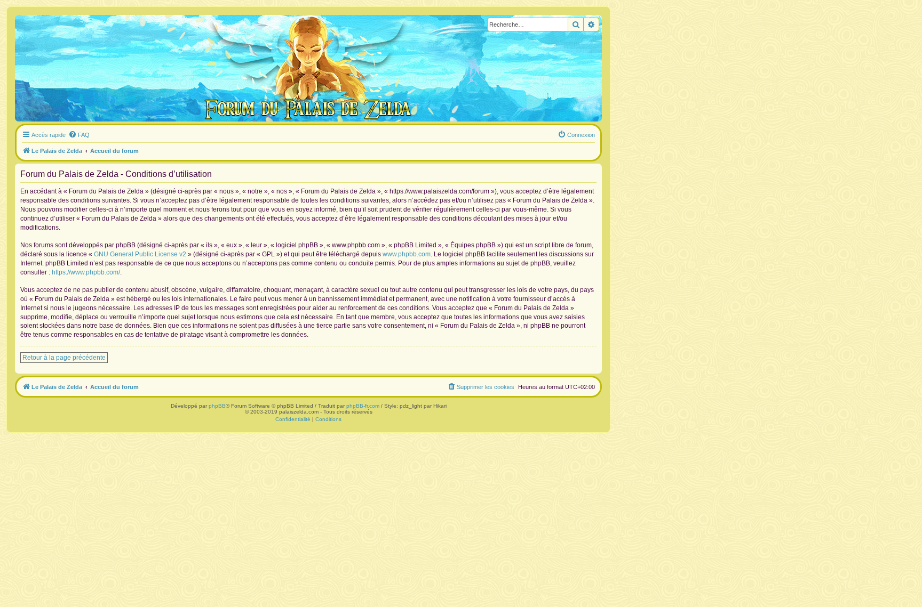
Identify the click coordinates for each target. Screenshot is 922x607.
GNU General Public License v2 (140, 254)
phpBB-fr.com (362, 406)
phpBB (217, 406)
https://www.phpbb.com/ (86, 272)
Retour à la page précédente (64, 357)
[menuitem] (79, 134)
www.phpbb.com (407, 254)
